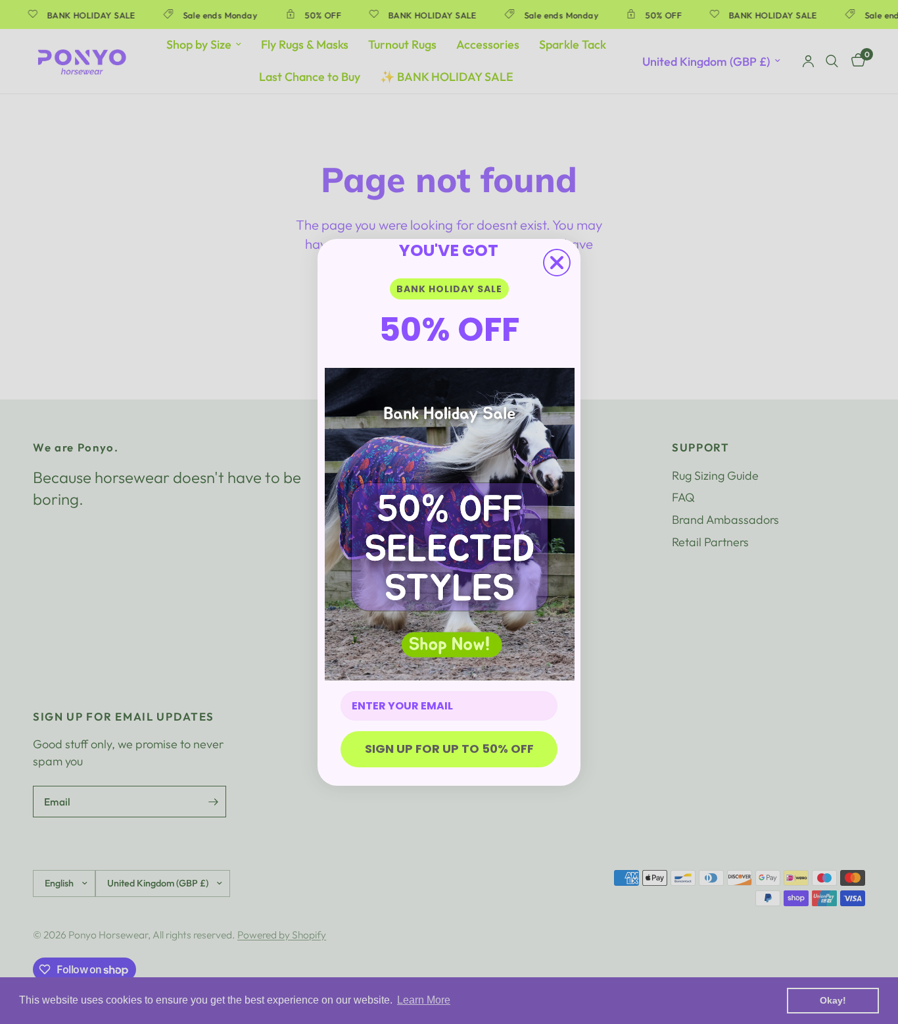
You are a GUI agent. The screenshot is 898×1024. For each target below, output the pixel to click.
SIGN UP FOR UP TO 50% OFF (449, 748)
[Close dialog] (557, 262)
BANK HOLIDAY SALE (449, 288)
